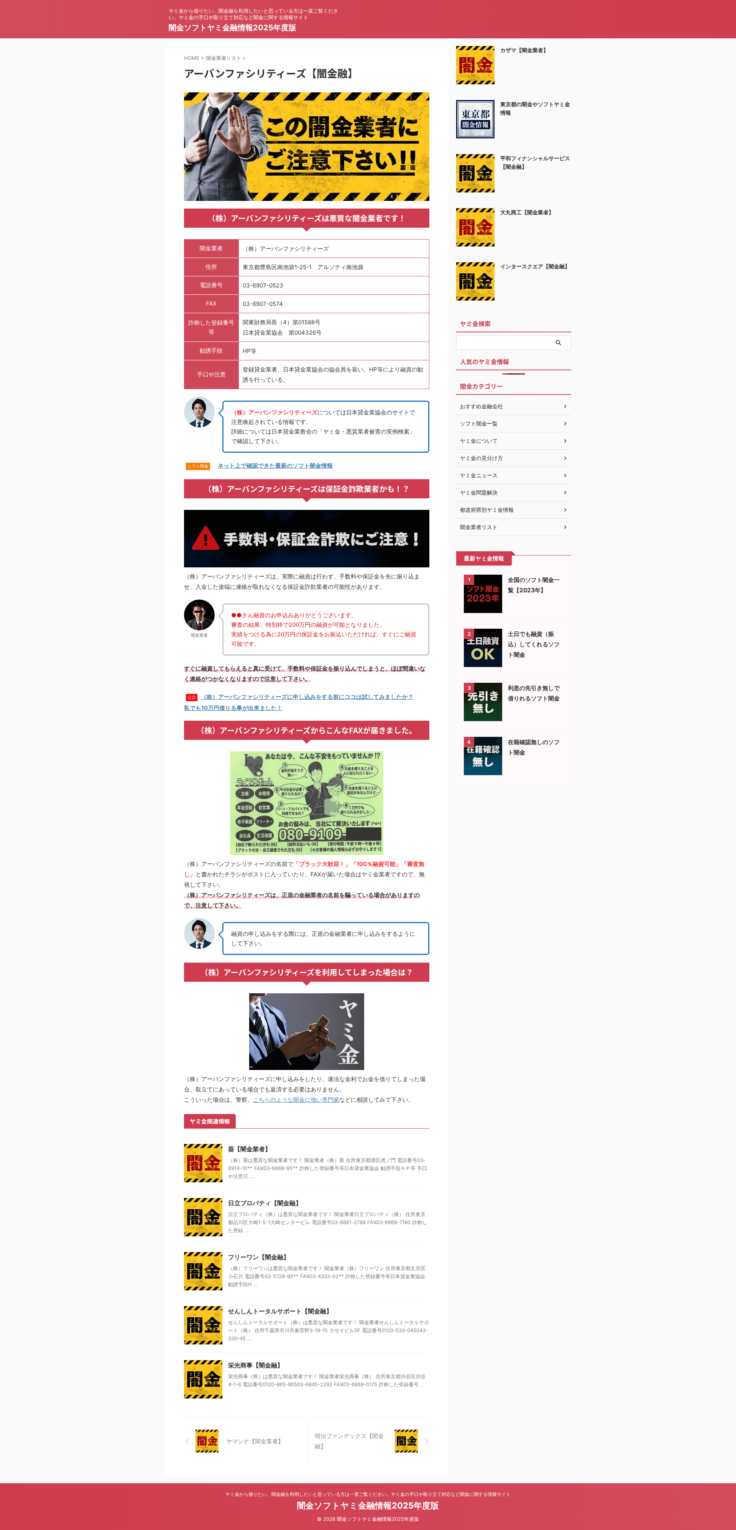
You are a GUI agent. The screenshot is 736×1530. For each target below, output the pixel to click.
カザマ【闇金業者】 (524, 50)
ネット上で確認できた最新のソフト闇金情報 (275, 465)
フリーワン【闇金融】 (258, 1257)
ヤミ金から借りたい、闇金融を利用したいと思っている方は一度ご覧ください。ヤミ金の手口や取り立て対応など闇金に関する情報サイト (368, 1494)
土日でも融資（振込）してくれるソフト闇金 (534, 644)
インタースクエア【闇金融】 (535, 266)
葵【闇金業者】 (249, 1149)
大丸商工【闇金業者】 (527, 212)
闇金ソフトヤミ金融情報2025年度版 (232, 27)
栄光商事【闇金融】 (255, 1365)
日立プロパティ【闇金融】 (265, 1203)
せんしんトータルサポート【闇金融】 (280, 1311)
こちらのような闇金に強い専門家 (296, 1099)
